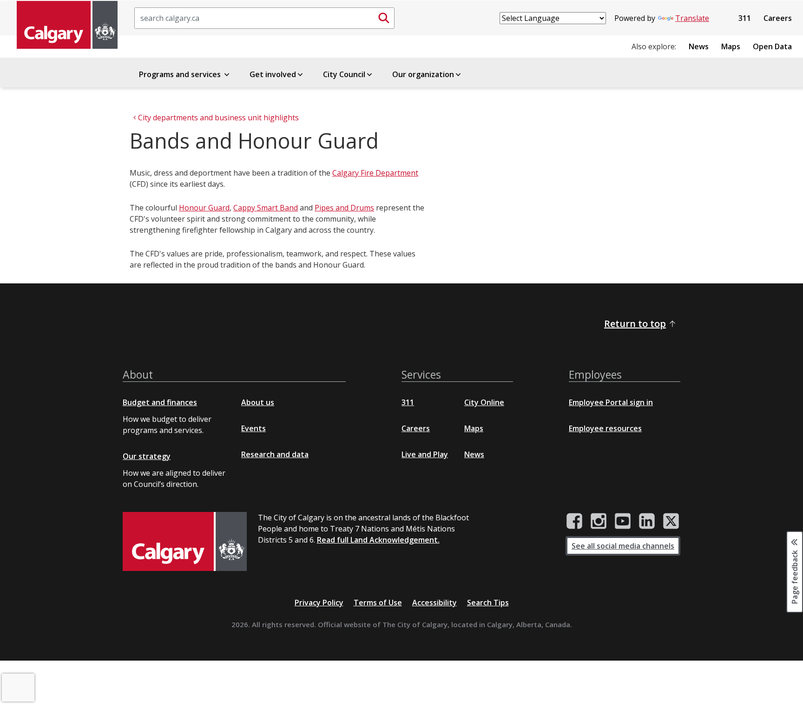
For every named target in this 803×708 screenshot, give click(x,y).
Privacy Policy (319, 602)
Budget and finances (160, 402)
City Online (484, 402)
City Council (344, 74)
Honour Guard (204, 208)
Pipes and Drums (344, 208)
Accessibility (434, 602)
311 (744, 18)
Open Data (772, 46)
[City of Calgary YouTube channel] (622, 521)
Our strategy (147, 456)
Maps (730, 46)
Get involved (273, 74)
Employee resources (605, 428)
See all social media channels (623, 546)
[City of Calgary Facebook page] (574, 521)
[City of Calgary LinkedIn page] (647, 521)
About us (257, 402)
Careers (778, 18)
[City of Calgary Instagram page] (598, 521)
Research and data (275, 454)
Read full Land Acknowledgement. (378, 540)
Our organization (423, 74)
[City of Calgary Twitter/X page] (671, 521)
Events (253, 428)
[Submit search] (383, 18)
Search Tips (488, 602)
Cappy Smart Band (265, 208)
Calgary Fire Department (375, 173)
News (699, 46)
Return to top (635, 323)
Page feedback (795, 576)
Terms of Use (378, 602)
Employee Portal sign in (611, 402)
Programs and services (181, 74)
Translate (692, 18)
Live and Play (425, 454)
